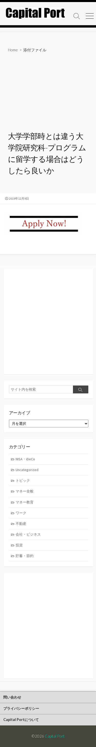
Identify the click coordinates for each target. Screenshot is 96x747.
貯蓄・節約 (25, 555)
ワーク (21, 513)
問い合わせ (12, 697)
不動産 (21, 523)
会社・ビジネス (28, 534)
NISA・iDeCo (25, 459)
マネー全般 (25, 491)
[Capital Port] (35, 13)
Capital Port (55, 736)
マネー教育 (25, 502)
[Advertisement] (48, 92)
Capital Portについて (21, 719)
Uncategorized (27, 469)
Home (13, 49)
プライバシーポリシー (21, 708)
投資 (19, 545)
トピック (23, 480)
